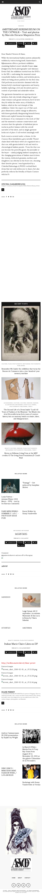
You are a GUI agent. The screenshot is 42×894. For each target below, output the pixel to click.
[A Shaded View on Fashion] (21, 12)
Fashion (21, 26)
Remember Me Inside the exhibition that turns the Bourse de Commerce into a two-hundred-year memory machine (21, 371)
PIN (35, 43)
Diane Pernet (26, 647)
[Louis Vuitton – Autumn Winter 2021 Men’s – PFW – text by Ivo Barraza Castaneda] (10, 486)
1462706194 (27, 627)
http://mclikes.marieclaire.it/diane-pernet (18, 662)
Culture (4, 364)
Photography (35, 364)
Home (13, 878)
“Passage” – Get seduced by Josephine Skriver (30, 485)
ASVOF (26, 538)
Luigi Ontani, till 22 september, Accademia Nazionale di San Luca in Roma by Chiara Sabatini (31, 615)
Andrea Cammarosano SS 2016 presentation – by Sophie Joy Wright (10, 735)
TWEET (28, 43)
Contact (27, 878)
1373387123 (5, 627)
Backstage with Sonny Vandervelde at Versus (31, 783)
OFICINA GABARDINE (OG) (26, 39)
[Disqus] (21, 226)
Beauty (7, 448)
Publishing (21, 365)
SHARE (20, 43)
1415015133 (5, 596)
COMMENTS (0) (11, 43)
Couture (16, 403)
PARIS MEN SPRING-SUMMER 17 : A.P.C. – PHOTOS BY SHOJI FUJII (10, 514)
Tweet (30, 406)
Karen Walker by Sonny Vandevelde (29, 512)
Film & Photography (15, 364)
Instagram (26, 364)
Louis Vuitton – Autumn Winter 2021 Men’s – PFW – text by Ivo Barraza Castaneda (10, 500)
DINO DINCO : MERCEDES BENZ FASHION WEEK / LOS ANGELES (9, 771)
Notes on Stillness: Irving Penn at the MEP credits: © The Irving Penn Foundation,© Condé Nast (21, 455)
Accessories (8, 403)
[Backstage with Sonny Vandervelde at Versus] (31, 772)
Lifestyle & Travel (29, 404)
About (20, 878)
